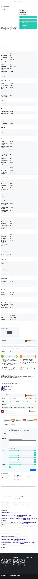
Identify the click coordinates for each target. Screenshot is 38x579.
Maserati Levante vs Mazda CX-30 (7, 386)
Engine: (3, 452)
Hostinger (18, 575)
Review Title (4, 438)
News (2, 549)
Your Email (4, 435)
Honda (34, 496)
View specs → (7, 478)
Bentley (16, 496)
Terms (30, 577)
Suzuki (28, 496)
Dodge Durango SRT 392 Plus (6, 389)
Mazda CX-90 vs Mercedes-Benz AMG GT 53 (25, 526)
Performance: (4, 459)
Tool (1, 550)
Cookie (32, 577)
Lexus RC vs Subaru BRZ (14, 512)
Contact (17, 577)
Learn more (30, 323)
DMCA (27, 577)
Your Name (4, 433)
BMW (3, 496)
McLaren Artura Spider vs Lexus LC (20, 533)
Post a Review (4, 407)
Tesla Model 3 (3, 387)
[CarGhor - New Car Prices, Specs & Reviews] (19, 1)
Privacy (20, 577)
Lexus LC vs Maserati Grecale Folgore (21, 536)
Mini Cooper (10, 496)
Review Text (4, 441)
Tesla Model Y (3, 388)
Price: (3, 462)
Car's (24, 11)
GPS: (2, 457)
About (14, 577)
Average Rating (4, 466)
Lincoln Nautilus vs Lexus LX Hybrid (19, 539)
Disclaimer (23, 577)
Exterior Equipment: (5, 455)
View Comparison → (13, 513)
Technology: (4, 464)
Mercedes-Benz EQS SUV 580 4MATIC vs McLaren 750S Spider (30, 519)
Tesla (5, 367)
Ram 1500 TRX (3, 390)
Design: (3, 450)
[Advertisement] (19, 39)
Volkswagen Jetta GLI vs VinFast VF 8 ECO (24, 515)
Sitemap (35, 577)
